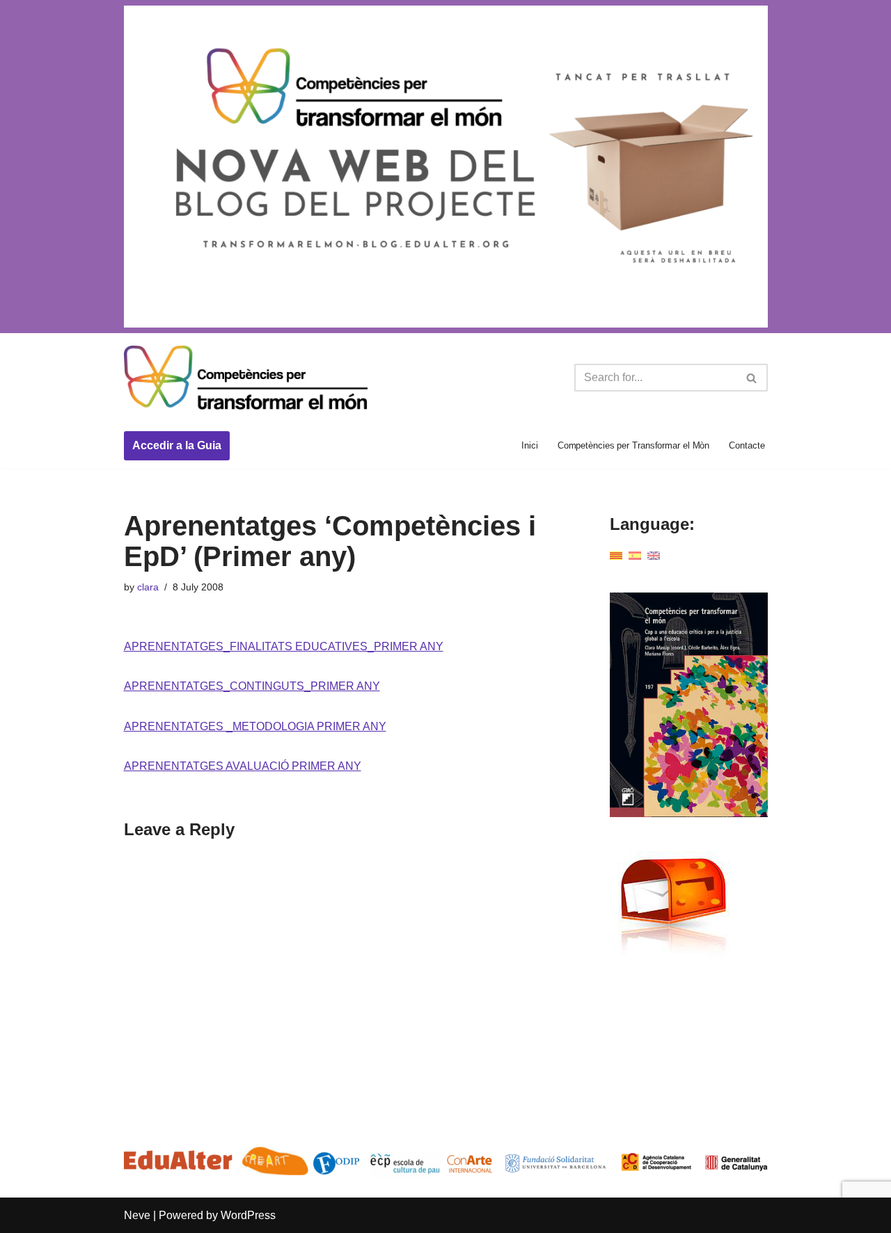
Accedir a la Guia (176, 445)
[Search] (752, 378)
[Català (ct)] (616, 555)
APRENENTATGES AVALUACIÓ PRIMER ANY (242, 766)
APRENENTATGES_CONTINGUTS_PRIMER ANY (252, 686)
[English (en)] (653, 555)
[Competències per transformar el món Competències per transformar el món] (246, 378)
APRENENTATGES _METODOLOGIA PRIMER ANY (255, 726)
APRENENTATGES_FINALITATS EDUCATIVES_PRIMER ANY (283, 646)
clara (148, 587)
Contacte (746, 445)
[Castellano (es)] (635, 555)
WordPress (248, 1215)
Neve (137, 1215)
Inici (529, 445)
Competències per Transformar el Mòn (634, 445)
